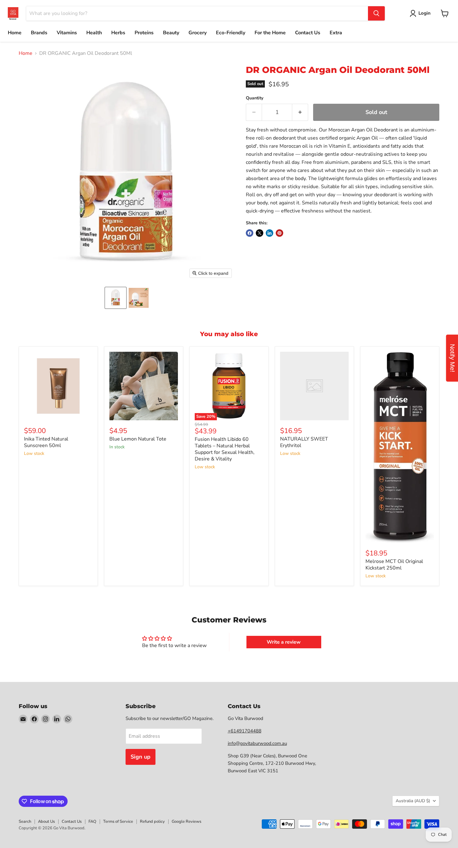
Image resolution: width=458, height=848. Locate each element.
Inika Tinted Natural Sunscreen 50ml (46, 442)
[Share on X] (259, 233)
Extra (336, 32)
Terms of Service (118, 821)
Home (14, 32)
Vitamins (67, 32)
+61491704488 (244, 731)
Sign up (140, 756)
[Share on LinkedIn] (269, 233)
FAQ (92, 821)
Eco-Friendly (230, 32)
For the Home (270, 32)
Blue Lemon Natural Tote (137, 439)
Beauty (171, 32)
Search (25, 821)
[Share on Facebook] (249, 233)
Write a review (284, 642)
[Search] (376, 13)
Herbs (118, 32)
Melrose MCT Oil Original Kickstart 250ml (394, 564)
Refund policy (152, 821)
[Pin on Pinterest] (279, 233)
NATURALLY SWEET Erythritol (304, 442)
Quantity (254, 98)
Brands (39, 32)
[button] (115, 297)
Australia (413, 801)
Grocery (197, 32)
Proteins (144, 32)
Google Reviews (186, 821)
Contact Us (307, 32)
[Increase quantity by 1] (300, 112)
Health (94, 32)
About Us (46, 821)
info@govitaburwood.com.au (257, 743)
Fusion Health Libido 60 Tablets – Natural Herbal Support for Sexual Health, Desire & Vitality (225, 449)
